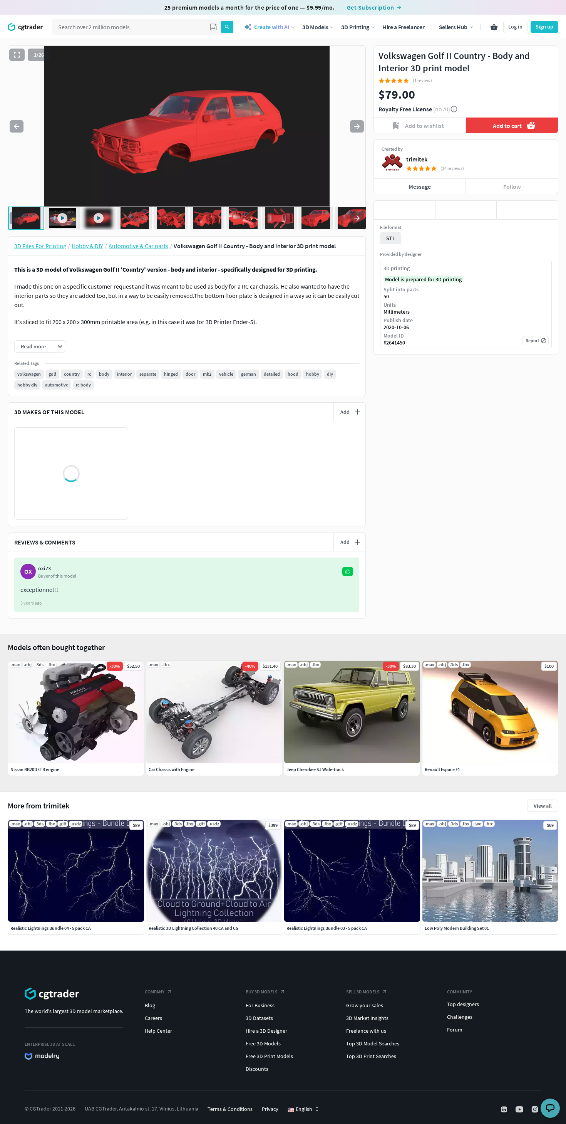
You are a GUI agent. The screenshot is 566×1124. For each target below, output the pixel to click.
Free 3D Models (263, 1043)
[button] (213, 27)
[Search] (227, 27)
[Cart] (494, 27)
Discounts (257, 1068)
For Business (260, 1005)
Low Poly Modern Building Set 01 (457, 928)
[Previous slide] (16, 126)
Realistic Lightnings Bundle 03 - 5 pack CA (326, 928)
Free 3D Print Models (269, 1056)
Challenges (459, 1016)
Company (154, 992)
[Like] (404, 210)
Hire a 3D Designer (266, 1030)
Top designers (463, 1004)
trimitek (416, 159)
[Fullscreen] (17, 55)
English (300, 1109)
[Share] (527, 210)
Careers (153, 1018)
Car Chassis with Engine (171, 769)
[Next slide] (357, 126)
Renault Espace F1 (442, 769)
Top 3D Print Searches (371, 1056)
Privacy (270, 1109)
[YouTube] (520, 1109)
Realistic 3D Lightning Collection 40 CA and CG (194, 928)
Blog (150, 1005)
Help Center (158, 1030)
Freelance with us (366, 1030)
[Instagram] (535, 1109)
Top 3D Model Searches (372, 1043)
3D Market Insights (367, 1018)
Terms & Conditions (230, 1109)
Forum (454, 1029)
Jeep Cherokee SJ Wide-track (315, 769)
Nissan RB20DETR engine (34, 769)
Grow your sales (364, 1005)
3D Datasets (259, 1018)
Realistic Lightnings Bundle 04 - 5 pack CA (50, 928)
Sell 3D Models (363, 992)
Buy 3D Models (262, 992)
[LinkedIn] (505, 1109)
